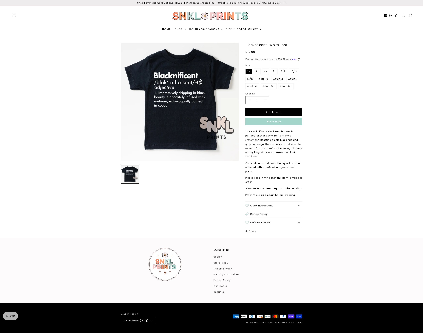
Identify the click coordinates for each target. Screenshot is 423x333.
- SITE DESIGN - (274, 322)
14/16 (250, 79)
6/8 (283, 71)
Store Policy (220, 263)
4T (265, 71)
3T (257, 71)
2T (248, 71)
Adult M (278, 79)
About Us (219, 292)
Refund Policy (221, 280)
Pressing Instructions (226, 274)
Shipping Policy (222, 268)
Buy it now (274, 121)
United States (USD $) (136, 320)
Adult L (292, 79)
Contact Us (220, 286)
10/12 (294, 71)
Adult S (263, 79)
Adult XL (252, 86)
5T (274, 71)
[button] (14, 15)
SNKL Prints (260, 322)
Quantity (250, 93)
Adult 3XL (286, 86)
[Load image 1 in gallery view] (130, 174)
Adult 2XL (269, 86)
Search (217, 257)
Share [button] (252, 231)
